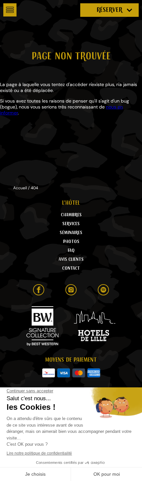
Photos (71, 241)
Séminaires (71, 232)
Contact (71, 268)
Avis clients (71, 259)
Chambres (71, 215)
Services (71, 224)
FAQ (71, 250)
